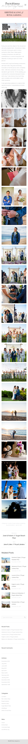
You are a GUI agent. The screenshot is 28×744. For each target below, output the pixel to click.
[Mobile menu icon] (25, 5)
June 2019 (4, 666)
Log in (3, 722)
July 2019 (4, 663)
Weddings (5, 29)
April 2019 (4, 670)
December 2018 (6, 680)
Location (5, 24)
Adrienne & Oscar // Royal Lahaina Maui (19, 567)
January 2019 (5, 677)
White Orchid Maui (6, 710)
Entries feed (5, 725)
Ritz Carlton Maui (6, 699)
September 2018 (6, 684)
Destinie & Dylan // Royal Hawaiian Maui (18, 558)
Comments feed (6, 727)
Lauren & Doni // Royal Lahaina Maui (18, 576)
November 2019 (6, 661)
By (10, 525)
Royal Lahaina (6, 26)
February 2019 (5, 675)
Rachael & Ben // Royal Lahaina (18, 603)
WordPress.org (5, 729)
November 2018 (6, 682)
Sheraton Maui (5, 703)
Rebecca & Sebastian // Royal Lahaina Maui (18, 594)
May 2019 (4, 668)
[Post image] (6, 560)
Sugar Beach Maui (6, 706)
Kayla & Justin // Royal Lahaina (18, 585)
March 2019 (4, 673)
